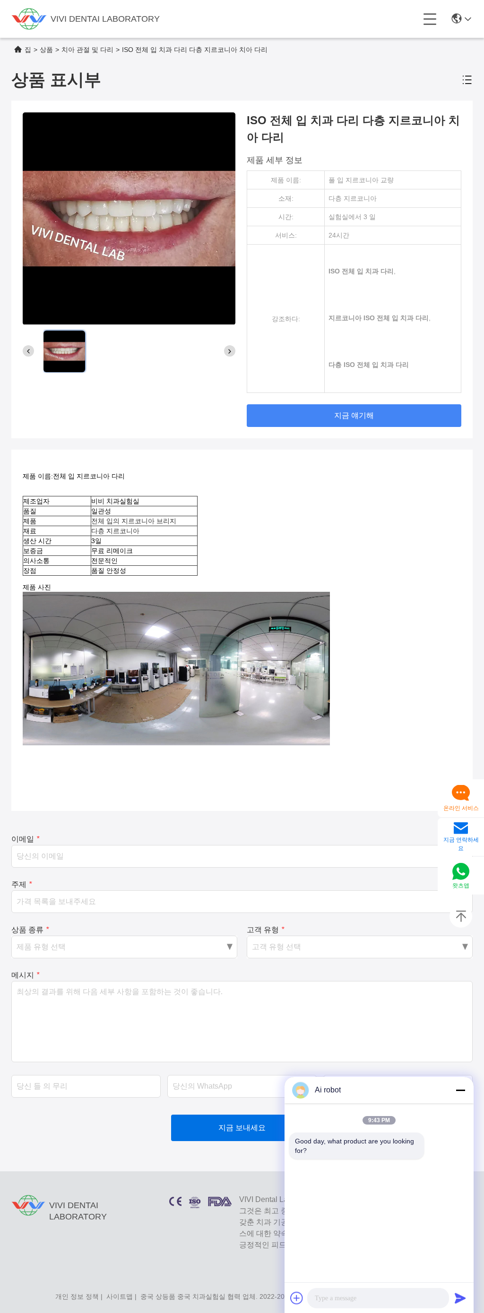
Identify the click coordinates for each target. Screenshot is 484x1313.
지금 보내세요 (242, 1128)
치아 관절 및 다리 (87, 49)
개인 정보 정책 (77, 1296)
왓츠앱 (460, 885)
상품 (46, 49)
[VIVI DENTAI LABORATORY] (29, 19)
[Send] (460, 1297)
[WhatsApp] (460, 872)
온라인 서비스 (461, 808)
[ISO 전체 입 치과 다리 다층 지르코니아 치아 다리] (129, 218)
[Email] (460, 829)
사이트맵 (119, 1296)
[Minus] (460, 1090)
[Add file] (296, 1297)
